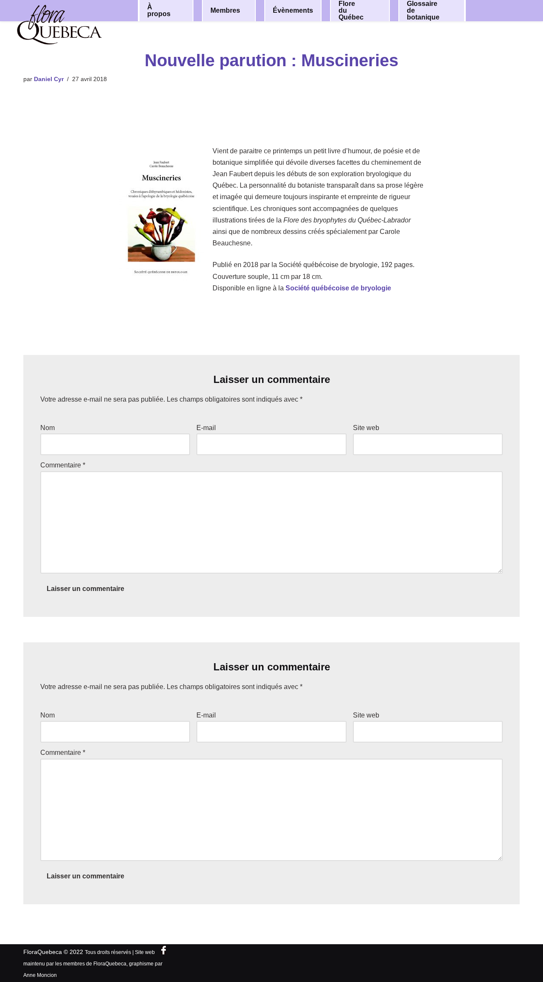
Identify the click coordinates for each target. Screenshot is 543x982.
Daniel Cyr (49, 79)
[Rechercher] (504, 10)
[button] (181, 10)
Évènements (293, 10)
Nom (47, 427)
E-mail (206, 427)
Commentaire (62, 465)
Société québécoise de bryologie (338, 288)
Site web (366, 427)
